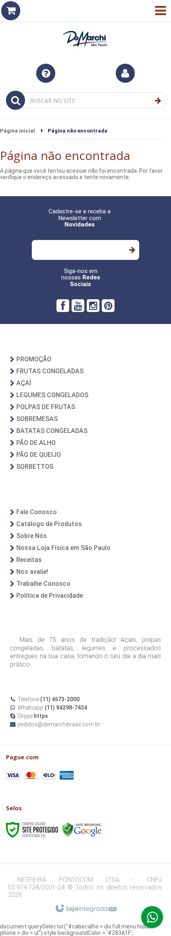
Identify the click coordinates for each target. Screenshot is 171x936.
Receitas (29, 560)
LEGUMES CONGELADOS (52, 395)
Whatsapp (52, 707)
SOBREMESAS (37, 419)
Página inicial (17, 131)
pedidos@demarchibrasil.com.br (58, 724)
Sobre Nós (31, 536)
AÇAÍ (23, 383)
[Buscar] (158, 101)
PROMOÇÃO (33, 359)
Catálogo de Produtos (49, 524)
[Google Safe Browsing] (82, 829)
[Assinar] (131, 250)
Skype (32, 716)
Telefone (48, 699)
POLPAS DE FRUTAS (45, 407)
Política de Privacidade (49, 595)
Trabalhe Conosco (43, 583)
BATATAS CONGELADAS (51, 431)
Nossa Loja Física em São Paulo (63, 548)
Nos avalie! (32, 571)
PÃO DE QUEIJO (38, 454)
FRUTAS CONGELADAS (50, 371)
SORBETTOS (34, 466)
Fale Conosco (36, 512)
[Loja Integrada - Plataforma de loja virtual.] (86, 908)
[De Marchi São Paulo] (85, 28)
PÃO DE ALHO (36, 443)
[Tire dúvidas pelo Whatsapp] (152, 917)
